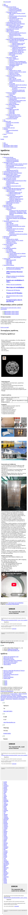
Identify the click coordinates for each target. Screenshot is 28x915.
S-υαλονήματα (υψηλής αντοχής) (13, 22)
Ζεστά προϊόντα (14, 693)
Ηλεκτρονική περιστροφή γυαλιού (8, 696)
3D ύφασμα (12, 77)
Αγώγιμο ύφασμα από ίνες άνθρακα (17, 97)
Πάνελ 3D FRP (12, 78)
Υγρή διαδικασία (13, 17)
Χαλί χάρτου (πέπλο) (11, 57)
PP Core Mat (12, 55)
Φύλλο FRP (12, 113)
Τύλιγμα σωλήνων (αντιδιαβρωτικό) (17, 61)
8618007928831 (7, 733)
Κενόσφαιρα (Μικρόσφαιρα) (15, 27)
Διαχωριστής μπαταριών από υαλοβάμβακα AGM (15, 64)
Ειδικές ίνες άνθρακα (11, 96)
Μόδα (7, 131)
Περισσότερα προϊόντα (11, 118)
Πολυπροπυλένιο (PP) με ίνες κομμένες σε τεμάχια (16, 19)
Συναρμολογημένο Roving (15, 9)
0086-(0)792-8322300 (13, 649)
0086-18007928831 (7, 711)
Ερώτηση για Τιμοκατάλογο (7, 691)
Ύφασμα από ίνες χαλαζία (15, 70)
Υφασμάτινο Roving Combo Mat (16, 40)
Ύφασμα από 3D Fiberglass (14, 293)
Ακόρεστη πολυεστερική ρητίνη (16, 38)
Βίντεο (5, 134)
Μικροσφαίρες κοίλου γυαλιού (13, 25)
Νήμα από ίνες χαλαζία (14, 74)
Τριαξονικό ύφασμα (13, 45)
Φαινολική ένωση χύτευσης (12, 29)
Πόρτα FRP (12, 112)
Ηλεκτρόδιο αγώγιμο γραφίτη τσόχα (17, 100)
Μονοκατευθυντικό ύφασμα (15, 53)
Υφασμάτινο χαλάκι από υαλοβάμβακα (18, 62)
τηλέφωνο (5, 649)
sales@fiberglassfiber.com (13, 650)
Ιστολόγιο (5, 129)
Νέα (4, 120)
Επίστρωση (11, 60)
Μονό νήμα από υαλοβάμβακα (15, 287)
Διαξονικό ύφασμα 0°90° (17, 44)
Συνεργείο (8, 123)
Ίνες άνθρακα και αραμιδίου (12, 104)
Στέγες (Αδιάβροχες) (14, 58)
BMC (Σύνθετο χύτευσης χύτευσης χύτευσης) (16, 163)
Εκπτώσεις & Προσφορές (12, 130)
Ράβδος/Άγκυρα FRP (14, 109)
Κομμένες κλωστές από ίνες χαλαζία (17, 71)
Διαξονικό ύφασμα (13, 42)
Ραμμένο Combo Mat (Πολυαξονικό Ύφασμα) (16, 39)
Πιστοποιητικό (9, 125)
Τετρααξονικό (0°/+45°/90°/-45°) (16, 52)
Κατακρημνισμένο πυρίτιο (15, 116)
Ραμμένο (11, 36)
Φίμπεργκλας (9, 699)
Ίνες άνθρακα (12, 105)
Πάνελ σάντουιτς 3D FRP (15, 79)
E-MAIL (5, 650)
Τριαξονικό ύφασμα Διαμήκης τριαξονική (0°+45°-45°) (19, 48)
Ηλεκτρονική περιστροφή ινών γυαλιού (16, 697)
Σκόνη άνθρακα (12, 103)
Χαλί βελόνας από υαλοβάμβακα (15, 602)
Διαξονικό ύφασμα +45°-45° (18, 43)
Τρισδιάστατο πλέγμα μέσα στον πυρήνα (15, 226)
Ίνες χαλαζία (9, 69)
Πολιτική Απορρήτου (16, 695)
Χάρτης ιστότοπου (22, 693)
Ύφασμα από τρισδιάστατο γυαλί (13, 75)
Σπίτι (4, 4)
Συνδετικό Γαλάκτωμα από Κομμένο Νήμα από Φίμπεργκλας (17, 33)
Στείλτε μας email (5, 327)
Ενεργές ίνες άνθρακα (11, 92)
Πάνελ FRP (12, 110)
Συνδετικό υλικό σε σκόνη (15, 35)
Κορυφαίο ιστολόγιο (6, 695)
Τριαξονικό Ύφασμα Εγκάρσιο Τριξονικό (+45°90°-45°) (19, 50)
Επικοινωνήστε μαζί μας (9, 127)
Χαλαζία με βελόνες (14, 73)
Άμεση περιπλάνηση (14, 8)
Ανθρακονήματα (13, 99)
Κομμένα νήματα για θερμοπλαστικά (17, 16)
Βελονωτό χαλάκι (10, 66)
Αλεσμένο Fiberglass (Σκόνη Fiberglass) (15, 23)
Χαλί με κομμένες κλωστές (12, 31)
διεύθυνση (5, 648)
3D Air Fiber (12, 83)
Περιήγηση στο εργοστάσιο (12, 122)
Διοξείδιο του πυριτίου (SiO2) (13, 114)
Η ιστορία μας (9, 133)
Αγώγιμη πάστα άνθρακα (15, 101)
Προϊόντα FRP (9, 108)
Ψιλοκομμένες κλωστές (11, 12)
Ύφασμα (11, 95)
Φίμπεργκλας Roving (11, 6)
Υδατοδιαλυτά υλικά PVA (15, 21)
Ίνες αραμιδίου (12, 107)
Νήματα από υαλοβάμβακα (15, 10)
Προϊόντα (5, 5)
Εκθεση (8, 126)
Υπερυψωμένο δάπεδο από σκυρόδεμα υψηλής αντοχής (18, 90)
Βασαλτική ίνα (9, 68)
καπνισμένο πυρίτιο (13, 117)
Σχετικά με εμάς (7, 121)
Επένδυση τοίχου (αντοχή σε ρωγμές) (15, 217)
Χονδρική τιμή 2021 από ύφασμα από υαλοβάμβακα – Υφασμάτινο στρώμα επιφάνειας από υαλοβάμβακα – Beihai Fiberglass (18, 212)
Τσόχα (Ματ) (12, 94)
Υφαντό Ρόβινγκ (10, 30)
